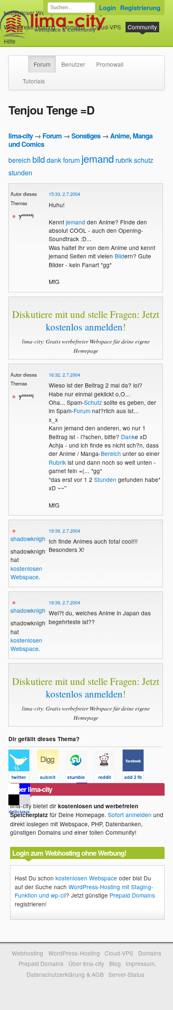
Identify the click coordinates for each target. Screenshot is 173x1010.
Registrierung (140, 7)
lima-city (20, 136)
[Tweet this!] (22, 779)
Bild (119, 256)
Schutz (93, 402)
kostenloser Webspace (34, 12)
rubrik (123, 160)
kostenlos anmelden (84, 326)
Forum (42, 64)
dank (54, 160)
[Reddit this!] (108, 779)
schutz (143, 160)
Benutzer (73, 64)
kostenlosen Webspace (26, 572)
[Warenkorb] (22, 37)
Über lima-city (86, 963)
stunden (20, 172)
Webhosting (27, 953)
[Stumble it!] (80, 779)
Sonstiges (85, 136)
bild (38, 159)
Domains (73, 27)
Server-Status (126, 974)
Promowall (109, 64)
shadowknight (28, 538)
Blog (115, 963)
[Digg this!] (51, 779)
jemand (97, 158)
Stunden (105, 479)
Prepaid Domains (132, 895)
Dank (128, 436)
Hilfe (10, 41)
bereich (19, 160)
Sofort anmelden (130, 814)
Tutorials (34, 81)
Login (107, 7)
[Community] (22, 60)
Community (142, 27)
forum (71, 160)
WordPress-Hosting (29, 27)
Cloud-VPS (106, 27)
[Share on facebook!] (136, 779)
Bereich (111, 453)
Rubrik (57, 462)
